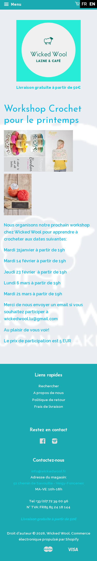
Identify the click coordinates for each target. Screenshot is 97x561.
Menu (15, 4)
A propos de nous (48, 393)
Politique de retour (48, 400)
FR (84, 4)
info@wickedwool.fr (48, 471)
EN (92, 4)
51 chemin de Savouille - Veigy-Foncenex (48, 483)
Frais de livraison (48, 406)
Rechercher (49, 386)
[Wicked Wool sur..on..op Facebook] (43, 442)
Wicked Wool (58, 533)
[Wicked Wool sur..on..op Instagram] (54, 442)
